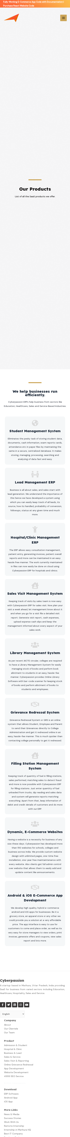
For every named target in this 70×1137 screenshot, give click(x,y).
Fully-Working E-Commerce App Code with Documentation (33, 1)
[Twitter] (8, 1004)
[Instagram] (20, 1004)
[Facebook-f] (2, 1004)
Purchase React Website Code (18, 5)
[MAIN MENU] (63, 18)
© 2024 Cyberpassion (15, 1083)
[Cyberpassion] (11, 18)
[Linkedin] (14, 1004)
